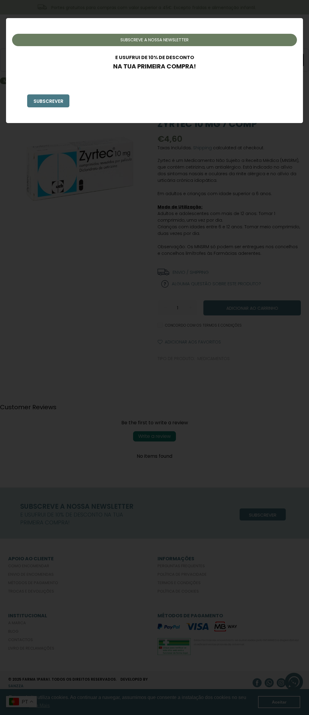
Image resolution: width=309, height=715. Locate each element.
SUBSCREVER (48, 101)
